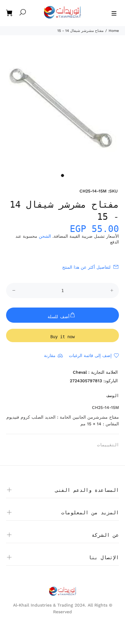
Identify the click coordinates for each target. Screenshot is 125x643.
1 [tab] (62, 175)
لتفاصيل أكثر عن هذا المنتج (86, 267)
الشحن (45, 236)
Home (114, 31)
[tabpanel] (62, 107)
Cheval (80, 372)
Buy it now (62, 336)
